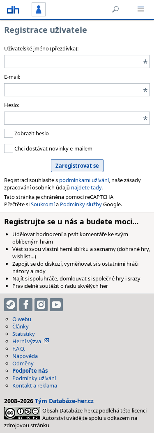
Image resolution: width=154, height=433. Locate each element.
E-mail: (12, 76)
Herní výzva (26, 341)
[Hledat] (115, 9)
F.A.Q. (18, 348)
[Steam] (10, 304)
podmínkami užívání (84, 180)
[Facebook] (25, 304)
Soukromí (43, 204)
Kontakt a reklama (34, 385)
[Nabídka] (141, 9)
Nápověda (25, 356)
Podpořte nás (30, 370)
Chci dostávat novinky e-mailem (52, 148)
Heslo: (11, 105)
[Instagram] (41, 304)
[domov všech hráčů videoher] (13, 9)
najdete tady (86, 187)
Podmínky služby (81, 204)
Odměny (23, 363)
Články (20, 326)
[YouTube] (56, 304)
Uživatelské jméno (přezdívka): (41, 48)
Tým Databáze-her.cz (64, 401)
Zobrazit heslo (31, 133)
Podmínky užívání (34, 378)
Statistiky (23, 333)
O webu (21, 319)
